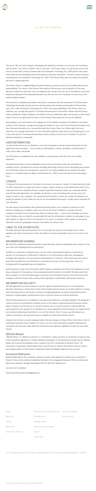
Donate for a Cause (14, 431)
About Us (9, 416)
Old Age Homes (40, 421)
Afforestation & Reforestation (47, 411)
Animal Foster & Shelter (44, 426)
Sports (36, 431)
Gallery (9, 421)
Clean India (38, 436)
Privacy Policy (67, 416)
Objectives (10, 426)
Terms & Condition (70, 411)
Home (8, 411)
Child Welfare (39, 416)
